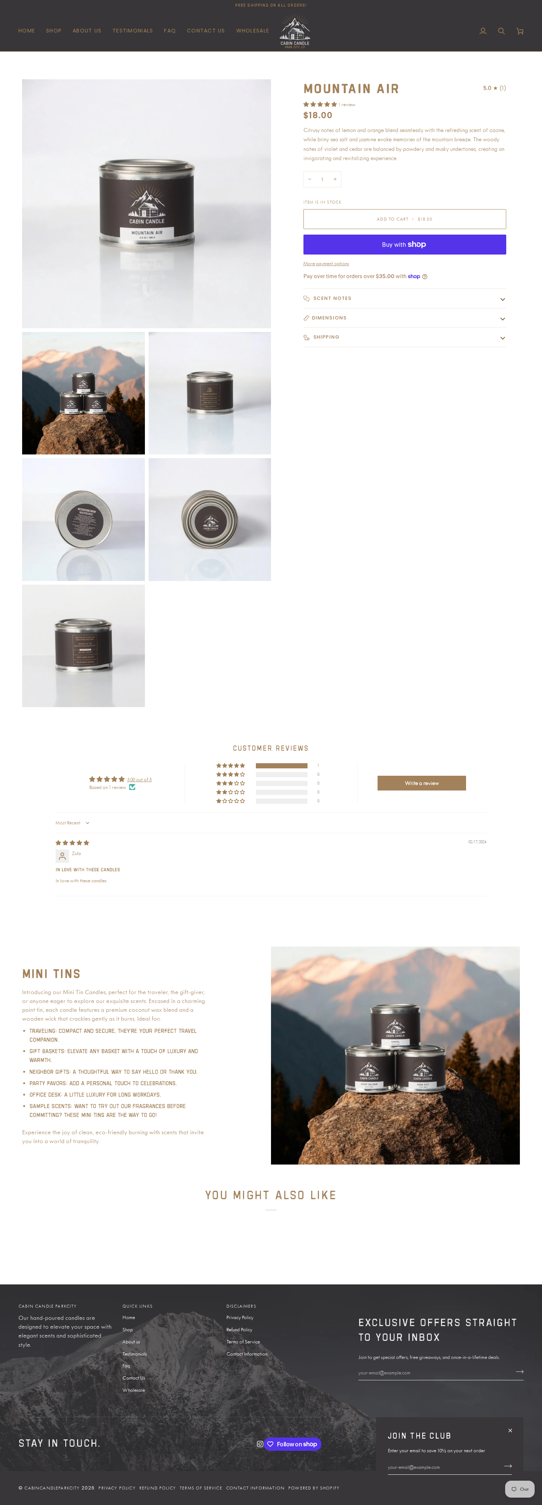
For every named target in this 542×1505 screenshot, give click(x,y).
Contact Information (246, 1354)
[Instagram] (260, 1444)
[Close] (513, 1427)
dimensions (329, 317)
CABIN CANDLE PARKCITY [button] (47, 1306)
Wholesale (133, 1390)
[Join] (506, 1466)
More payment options (326, 263)
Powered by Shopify (314, 1488)
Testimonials (134, 1354)
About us (131, 1342)
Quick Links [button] (137, 1306)
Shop (127, 1329)
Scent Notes (332, 298)
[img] (72, 843)
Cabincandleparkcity (52, 1488)
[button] (54, 31)
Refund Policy (239, 1329)
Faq (126, 1366)
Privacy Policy (239, 1317)
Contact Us (133, 1378)
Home (128, 1317)
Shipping (326, 336)
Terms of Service (243, 1342)
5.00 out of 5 (139, 779)
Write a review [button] (422, 783)
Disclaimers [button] (241, 1306)
